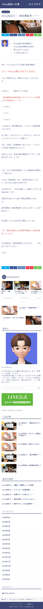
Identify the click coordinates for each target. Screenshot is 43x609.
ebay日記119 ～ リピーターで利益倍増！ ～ (17, 490)
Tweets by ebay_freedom (12, 410)
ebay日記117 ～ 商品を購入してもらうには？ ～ (19, 499)
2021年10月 (6, 566)
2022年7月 (6, 526)
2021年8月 (6, 575)
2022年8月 (6, 522)
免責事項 (29, 604)
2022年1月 (6, 553)
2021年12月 (6, 557)
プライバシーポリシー (17, 604)
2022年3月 (6, 544)
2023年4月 (6, 517)
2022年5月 (6, 535)
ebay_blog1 (6, 12)
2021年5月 (6, 579)
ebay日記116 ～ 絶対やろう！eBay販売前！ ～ (19, 504)
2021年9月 (6, 570)
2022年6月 (6, 531)
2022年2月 (6, 548)
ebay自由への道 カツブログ (22, 4)
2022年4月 (6, 539)
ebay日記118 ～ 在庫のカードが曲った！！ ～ (18, 494)
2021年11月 (6, 562)
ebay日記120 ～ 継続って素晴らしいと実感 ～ (18, 485)
